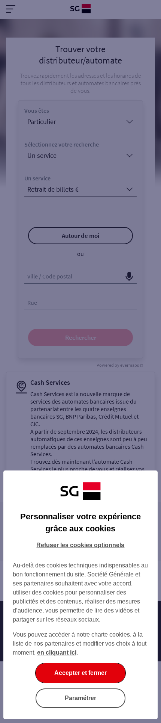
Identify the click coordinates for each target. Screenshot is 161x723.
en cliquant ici (56, 652)
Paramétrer (80, 698)
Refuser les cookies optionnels (80, 545)
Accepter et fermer (80, 673)
